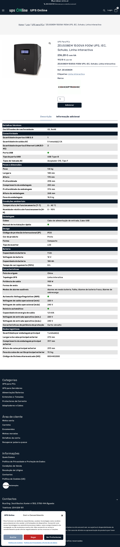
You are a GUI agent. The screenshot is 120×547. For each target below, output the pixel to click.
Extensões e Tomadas (13, 397)
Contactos (7, 475)
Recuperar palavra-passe (14, 442)
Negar (33, 537)
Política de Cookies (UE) (13, 479)
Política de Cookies (15, 542)
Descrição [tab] (46, 116)
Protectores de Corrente (14, 401)
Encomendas (8, 429)
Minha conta (8, 420)
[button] (62, 515)
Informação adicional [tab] (68, 116)
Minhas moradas (10, 433)
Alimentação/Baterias (13, 392)
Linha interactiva (76, 74)
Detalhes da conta (11, 438)
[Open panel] (4, 10)
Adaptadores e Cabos (12, 405)
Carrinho (6, 425)
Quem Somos (8, 457)
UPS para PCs (64, 42)
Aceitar (13, 537)
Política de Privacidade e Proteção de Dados (40, 542)
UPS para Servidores (12, 388)
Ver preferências (53, 537)
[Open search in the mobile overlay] (104, 10)
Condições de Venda (12, 466)
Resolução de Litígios (12, 470)
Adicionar (69, 105)
